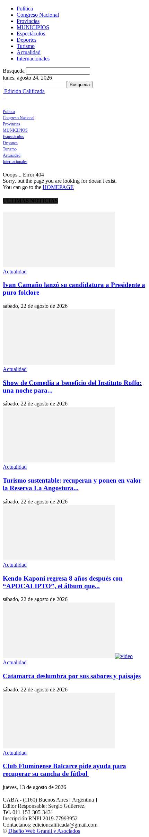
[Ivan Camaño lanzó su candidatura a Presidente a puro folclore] (59, 265)
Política (25, 8)
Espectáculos (31, 33)
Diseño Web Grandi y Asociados (44, 831)
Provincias (28, 21)
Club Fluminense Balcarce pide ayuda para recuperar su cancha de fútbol (64, 769)
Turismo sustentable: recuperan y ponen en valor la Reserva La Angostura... (72, 484)
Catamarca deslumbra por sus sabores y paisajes (72, 676)
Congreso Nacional (38, 15)
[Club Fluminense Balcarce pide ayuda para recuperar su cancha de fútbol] (59, 746)
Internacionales (33, 58)
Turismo (26, 46)
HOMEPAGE (58, 187)
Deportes (26, 40)
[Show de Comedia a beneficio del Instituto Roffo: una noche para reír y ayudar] (59, 363)
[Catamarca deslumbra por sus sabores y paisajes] (68, 656)
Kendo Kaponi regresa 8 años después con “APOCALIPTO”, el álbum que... (63, 582)
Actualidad (29, 52)
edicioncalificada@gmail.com (65, 825)
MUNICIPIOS (33, 27)
